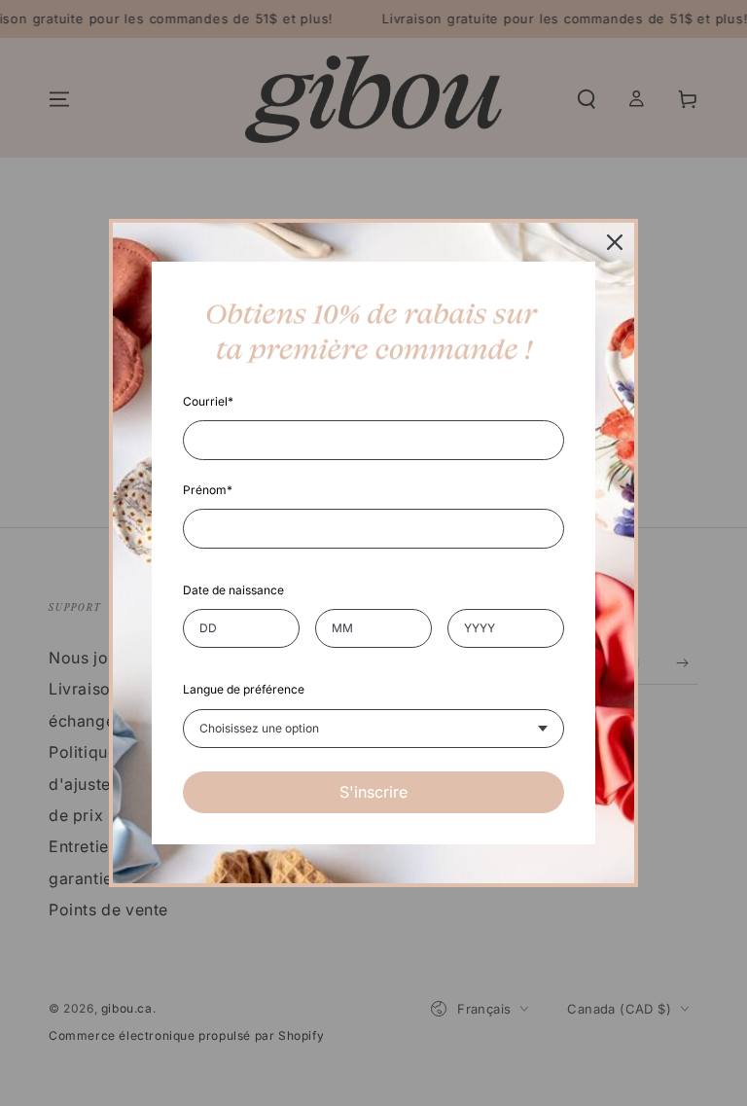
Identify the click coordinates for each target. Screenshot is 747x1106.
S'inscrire (373, 792)
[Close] (614, 242)
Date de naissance (233, 590)
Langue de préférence (243, 689)
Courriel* (208, 401)
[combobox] (373, 728)
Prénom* (207, 489)
